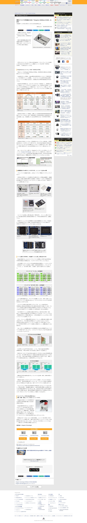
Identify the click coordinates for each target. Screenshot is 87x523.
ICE (59, 494)
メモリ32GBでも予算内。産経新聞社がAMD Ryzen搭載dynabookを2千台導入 (65, 48)
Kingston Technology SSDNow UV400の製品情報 (26, 481)
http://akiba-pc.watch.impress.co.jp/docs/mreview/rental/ (28, 445)
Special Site (59, 32)
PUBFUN (60, 501)
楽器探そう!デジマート (42, 497)
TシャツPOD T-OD (42, 499)
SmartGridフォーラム (29, 495)
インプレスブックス (29, 507)
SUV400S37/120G (23, 435)
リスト (25, 30)
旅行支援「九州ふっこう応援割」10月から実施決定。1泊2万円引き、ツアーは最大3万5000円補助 (64, 146)
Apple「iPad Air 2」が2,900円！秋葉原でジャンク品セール (65, 86)
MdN (49, 504)
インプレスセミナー (29, 501)
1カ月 (70, 15)
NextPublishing (28, 509)
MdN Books (51, 506)
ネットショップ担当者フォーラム (31, 497)
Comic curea (62, 497)
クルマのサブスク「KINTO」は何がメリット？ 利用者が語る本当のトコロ (65, 44)
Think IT (17, 495)
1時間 (57, 15)
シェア (30, 30)
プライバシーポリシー (47, 515)
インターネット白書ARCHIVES (21, 511)
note (42, 30)
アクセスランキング (61, 13)
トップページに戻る (34, 486)
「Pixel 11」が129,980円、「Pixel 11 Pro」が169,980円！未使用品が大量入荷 (65, 107)
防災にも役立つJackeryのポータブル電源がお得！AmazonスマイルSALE (65, 82)
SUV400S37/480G (45, 435)
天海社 (61, 495)
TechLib (50, 511)
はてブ (36, 30)
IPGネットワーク (61, 504)
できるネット (18, 509)
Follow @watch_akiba (34, 461)
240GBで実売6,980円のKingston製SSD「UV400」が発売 (38, 450)
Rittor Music (40, 494)
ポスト (21, 30)
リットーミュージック (42, 495)
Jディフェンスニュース (53, 497)
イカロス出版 (50, 494)
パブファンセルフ (62, 502)
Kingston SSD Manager (26, 151)
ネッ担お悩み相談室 (19, 504)
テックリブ (50, 509)
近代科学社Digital (42, 509)
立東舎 (40, 501)
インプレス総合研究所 (19, 499)
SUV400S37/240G (34, 435)
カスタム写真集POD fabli (64, 507)
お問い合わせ (26, 515)
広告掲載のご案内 (33, 515)
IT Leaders (17, 501)
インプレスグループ (59, 515)
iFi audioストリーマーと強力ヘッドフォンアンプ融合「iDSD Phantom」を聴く (65, 52)
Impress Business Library (30, 499)
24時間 (61, 15)
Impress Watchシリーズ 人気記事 (63, 138)
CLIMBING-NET (41, 506)
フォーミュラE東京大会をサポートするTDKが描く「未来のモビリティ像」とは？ (65, 36)
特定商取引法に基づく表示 (68, 515)
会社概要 (53, 515)
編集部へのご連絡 (40, 515)
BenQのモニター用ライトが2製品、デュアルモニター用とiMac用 (65, 72)
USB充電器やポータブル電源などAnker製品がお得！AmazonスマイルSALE (65, 77)
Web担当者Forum (19, 497)
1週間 (65, 15)
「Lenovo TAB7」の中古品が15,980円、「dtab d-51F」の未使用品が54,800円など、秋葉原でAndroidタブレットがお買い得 (64, 18)
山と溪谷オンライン (42, 504)
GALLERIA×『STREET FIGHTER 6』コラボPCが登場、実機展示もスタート (65, 102)
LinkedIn (48, 30)
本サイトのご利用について (19, 515)
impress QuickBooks (63, 499)
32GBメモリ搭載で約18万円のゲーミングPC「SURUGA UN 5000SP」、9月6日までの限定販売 (64, 28)
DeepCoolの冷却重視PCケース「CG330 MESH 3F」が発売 (65, 125)
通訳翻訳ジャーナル (52, 499)
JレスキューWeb (52, 501)
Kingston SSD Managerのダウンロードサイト (25, 483)
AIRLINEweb (51, 495)
